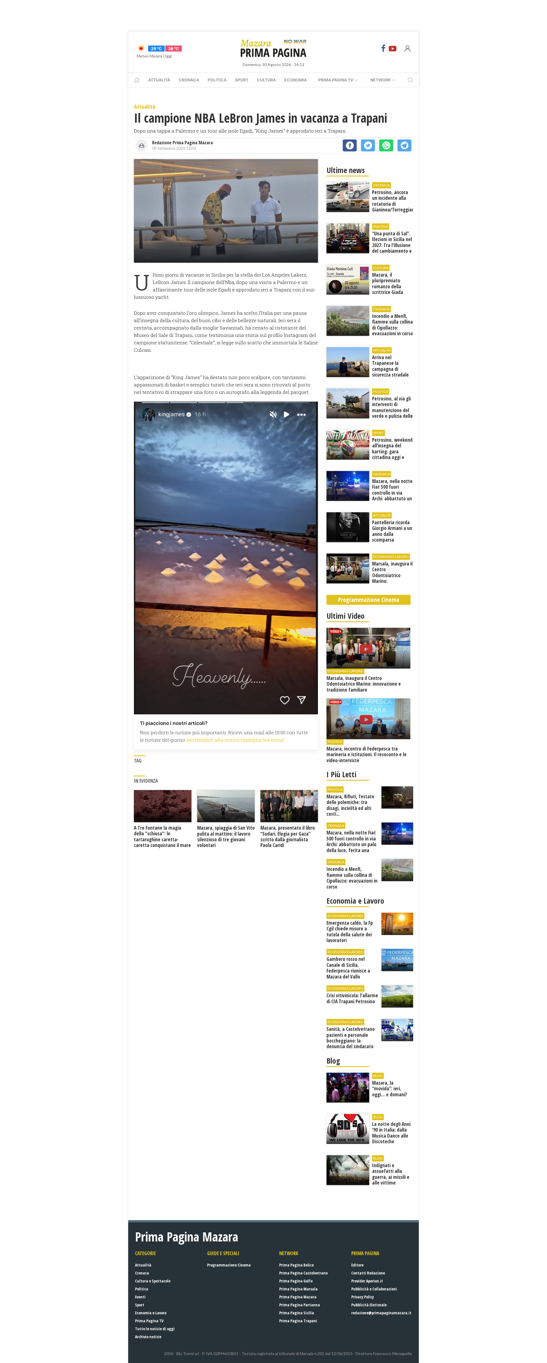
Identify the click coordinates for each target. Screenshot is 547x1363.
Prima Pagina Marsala (298, 1289)
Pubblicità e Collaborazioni (374, 1289)
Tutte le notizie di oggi (155, 1328)
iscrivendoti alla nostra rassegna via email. (235, 740)
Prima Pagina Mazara (298, 1297)
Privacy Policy (362, 1297)
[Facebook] (383, 48)
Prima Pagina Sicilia (296, 1312)
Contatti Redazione (368, 1273)
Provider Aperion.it (367, 1281)
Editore (357, 1265)
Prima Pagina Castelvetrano (303, 1273)
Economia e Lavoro (150, 1312)
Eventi (140, 1297)
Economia (295, 79)
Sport (241, 79)
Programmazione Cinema (229, 1265)
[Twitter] (368, 145)
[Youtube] (392, 48)
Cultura (266, 79)
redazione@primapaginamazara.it (381, 1312)
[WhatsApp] (386, 145)
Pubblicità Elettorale (369, 1305)
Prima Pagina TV (149, 1320)
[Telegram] (404, 145)
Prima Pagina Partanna (299, 1305)
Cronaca (189, 79)
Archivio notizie (148, 1336)
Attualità (159, 79)
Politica (217, 79)
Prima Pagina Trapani (298, 1320)
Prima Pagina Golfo (296, 1281)
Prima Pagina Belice (296, 1265)
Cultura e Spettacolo (152, 1281)
